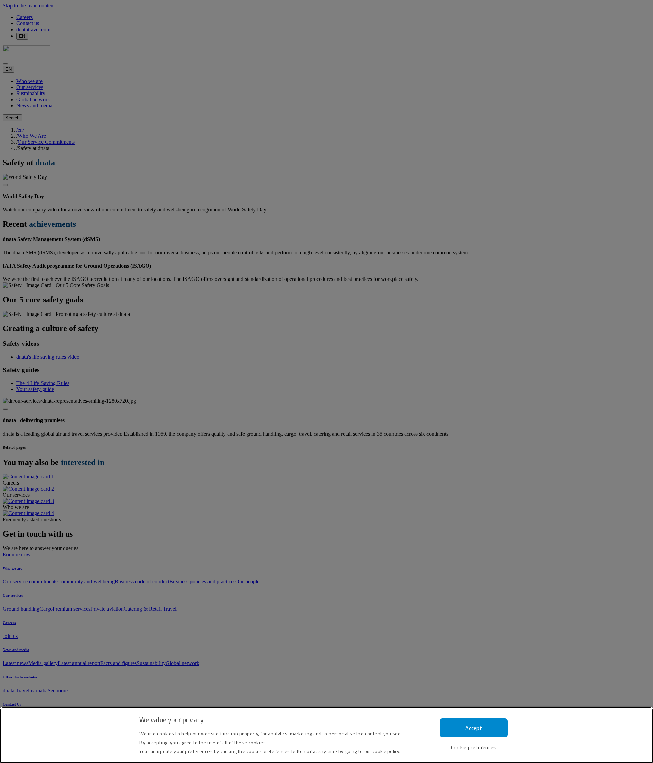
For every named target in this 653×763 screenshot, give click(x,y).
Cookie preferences (474, 747)
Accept (473, 728)
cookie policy (386, 751)
